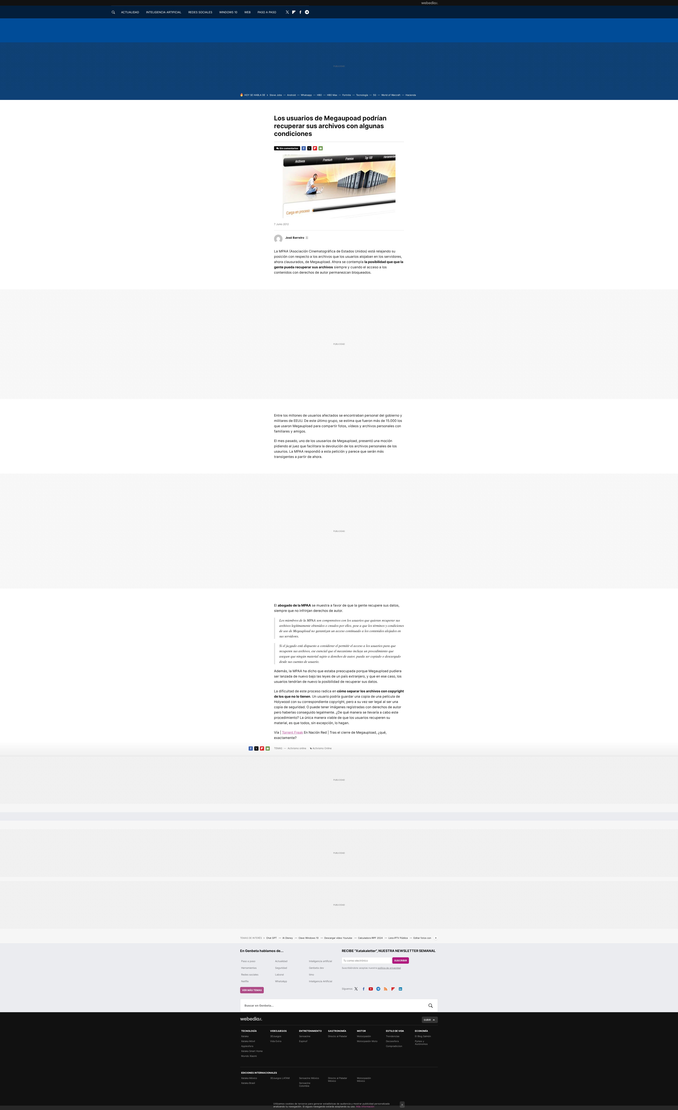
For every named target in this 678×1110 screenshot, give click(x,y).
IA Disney (287, 937)
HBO (319, 95)
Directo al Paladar (337, 1036)
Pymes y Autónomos (421, 1042)
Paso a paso (248, 961)
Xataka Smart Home (252, 1051)
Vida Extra (275, 1041)
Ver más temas (252, 990)
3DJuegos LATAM (280, 1078)
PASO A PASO (267, 12)
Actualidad (281, 961)
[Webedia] (429, 3)
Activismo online (297, 748)
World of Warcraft (390, 95)
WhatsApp (281, 981)
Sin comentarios (288, 148)
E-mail (321, 148)
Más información (365, 1106)
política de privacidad (389, 967)
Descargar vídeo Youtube (338, 937)
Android (291, 95)
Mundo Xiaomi (249, 1056)
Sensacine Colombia (304, 1084)
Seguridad (281, 967)
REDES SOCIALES (200, 12)
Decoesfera (392, 1041)
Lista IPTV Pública (398, 937)
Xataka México (249, 1078)
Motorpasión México (364, 1079)
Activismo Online (322, 748)
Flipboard (294, 12)
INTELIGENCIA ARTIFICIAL (163, 12)
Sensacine (304, 1036)
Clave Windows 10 (309, 937)
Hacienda (411, 95)
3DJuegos (275, 1036)
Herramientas (249, 967)
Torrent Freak (292, 732)
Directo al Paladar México (337, 1079)
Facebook (300, 12)
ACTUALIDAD (130, 12)
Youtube (371, 988)
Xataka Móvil (248, 1041)
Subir (427, 1019)
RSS (385, 988)
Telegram (307, 12)
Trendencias (392, 1036)
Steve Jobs (276, 95)
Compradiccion (394, 1046)
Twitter (287, 12)
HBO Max (332, 95)
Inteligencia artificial (320, 961)
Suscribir (400, 960)
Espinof (303, 1041)
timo (311, 974)
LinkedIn (400, 988)
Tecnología (362, 95)
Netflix (245, 981)
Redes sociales (249, 974)
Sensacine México (309, 1078)
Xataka (244, 1036)
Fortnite (346, 95)
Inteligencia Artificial (320, 981)
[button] (296, 237)
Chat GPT (271, 937)
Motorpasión (364, 1036)
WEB (247, 12)
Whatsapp (306, 95)
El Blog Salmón (423, 1036)
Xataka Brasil (248, 1083)
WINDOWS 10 (228, 12)
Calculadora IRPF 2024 (370, 937)
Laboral (279, 974)
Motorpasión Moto (367, 1041)
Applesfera (247, 1046)
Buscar (430, 1005)
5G (374, 95)
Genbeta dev (316, 967)
